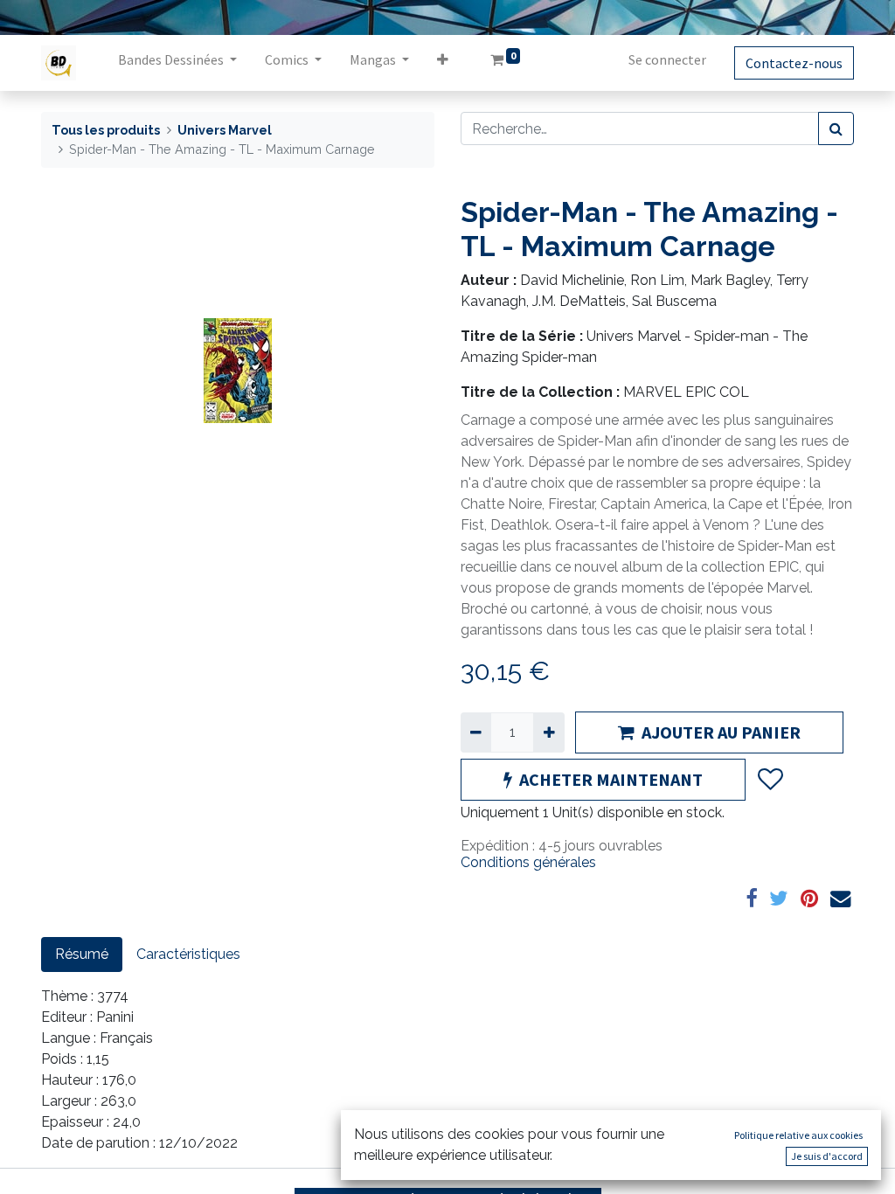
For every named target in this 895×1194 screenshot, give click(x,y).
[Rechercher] (836, 128)
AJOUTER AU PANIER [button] (721, 732)
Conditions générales (528, 862)
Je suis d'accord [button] (827, 1156)
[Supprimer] (476, 732)
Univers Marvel (224, 129)
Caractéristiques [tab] (188, 954)
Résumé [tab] (81, 954)
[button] (442, 63)
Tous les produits (106, 129)
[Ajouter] (548, 732)
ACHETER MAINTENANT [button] (611, 779)
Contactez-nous (794, 63)
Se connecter (667, 59)
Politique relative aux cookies (798, 1135)
